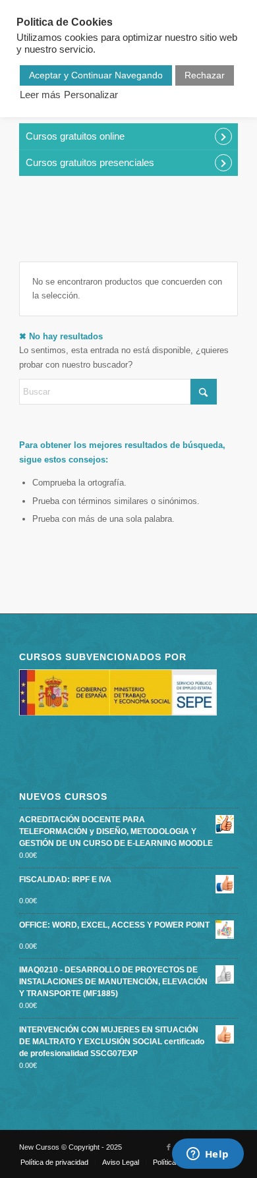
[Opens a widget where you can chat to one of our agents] (207, 1154)
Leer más (40, 95)
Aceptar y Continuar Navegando (96, 75)
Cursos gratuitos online (75, 136)
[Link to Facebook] (169, 1147)
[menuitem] (54, 1162)
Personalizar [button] (91, 95)
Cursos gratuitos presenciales (90, 162)
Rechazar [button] (205, 75)
